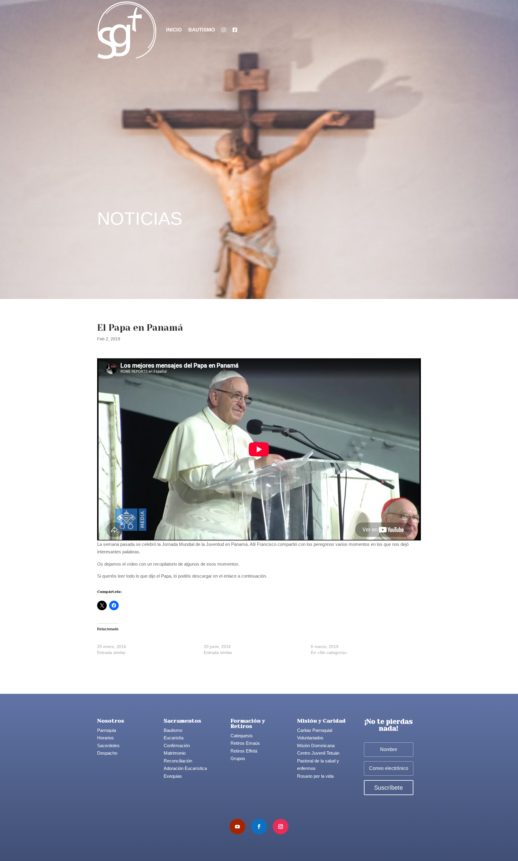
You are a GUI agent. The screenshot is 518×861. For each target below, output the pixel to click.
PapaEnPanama (110, 583)
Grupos (238, 758)
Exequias (173, 776)
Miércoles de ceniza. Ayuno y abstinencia (350, 640)
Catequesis (242, 735)
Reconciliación (178, 760)
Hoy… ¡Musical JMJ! (223, 640)
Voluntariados (310, 737)
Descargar (135, 583)
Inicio (174, 30)
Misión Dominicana (316, 745)
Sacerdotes (108, 745)
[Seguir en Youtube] (237, 826)
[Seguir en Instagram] (280, 826)
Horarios (105, 737)
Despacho (107, 753)
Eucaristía (173, 737)
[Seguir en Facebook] (259, 826)
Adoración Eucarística (185, 768)
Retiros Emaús (245, 743)
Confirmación (177, 745)
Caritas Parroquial (314, 730)
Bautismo (201, 30)
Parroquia (106, 730)
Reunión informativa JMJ (120, 640)
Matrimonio (175, 753)
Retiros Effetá (244, 750)
